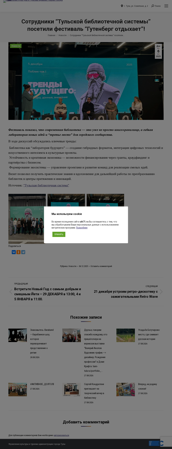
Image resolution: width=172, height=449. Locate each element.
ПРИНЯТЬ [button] (58, 234)
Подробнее (82, 227)
